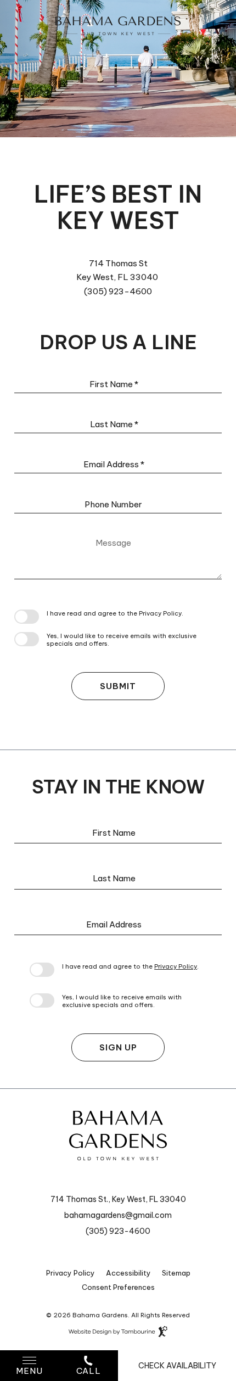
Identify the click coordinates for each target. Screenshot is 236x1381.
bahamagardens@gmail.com (118, 1215)
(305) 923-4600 (118, 291)
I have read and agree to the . (115, 613)
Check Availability (177, 1366)
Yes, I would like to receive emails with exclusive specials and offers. (121, 639)
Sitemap (176, 1272)
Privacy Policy (160, 613)
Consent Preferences (118, 1287)
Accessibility (128, 1272)
